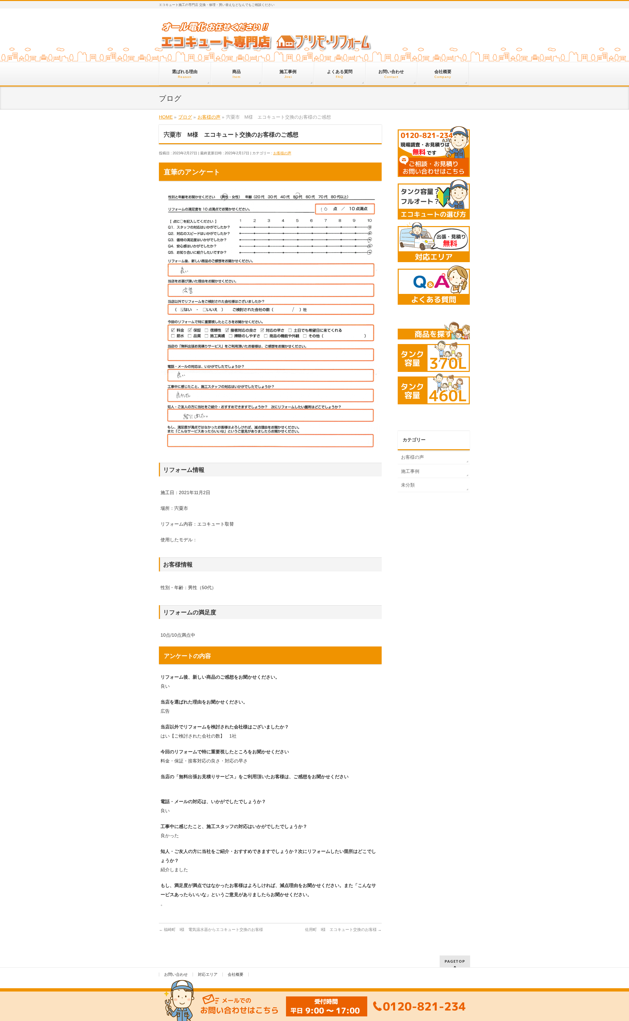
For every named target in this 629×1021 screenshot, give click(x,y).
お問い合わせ (176, 974)
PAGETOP (455, 961)
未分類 (408, 485)
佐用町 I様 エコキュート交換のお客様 (343, 929)
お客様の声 (282, 153)
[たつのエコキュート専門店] (266, 44)
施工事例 (410, 471)
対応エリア (208, 974)
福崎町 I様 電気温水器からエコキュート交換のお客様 (211, 929)
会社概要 (235, 974)
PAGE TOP (610, 985)
